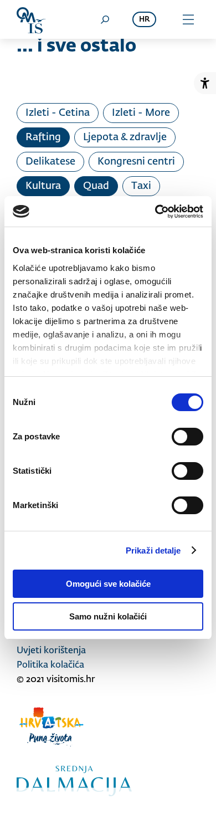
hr (144, 19)
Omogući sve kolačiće (108, 583)
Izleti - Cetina (57, 113)
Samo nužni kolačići (108, 616)
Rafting (43, 137)
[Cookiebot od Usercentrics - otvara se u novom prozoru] (155, 211)
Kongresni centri (136, 162)
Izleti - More (141, 113)
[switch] (187, 436)
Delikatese (50, 162)
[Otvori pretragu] (105, 19)
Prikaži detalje (153, 550)
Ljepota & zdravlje (125, 137)
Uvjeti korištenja (51, 651)
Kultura (43, 186)
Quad (96, 186)
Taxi (141, 186)
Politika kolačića (50, 665)
